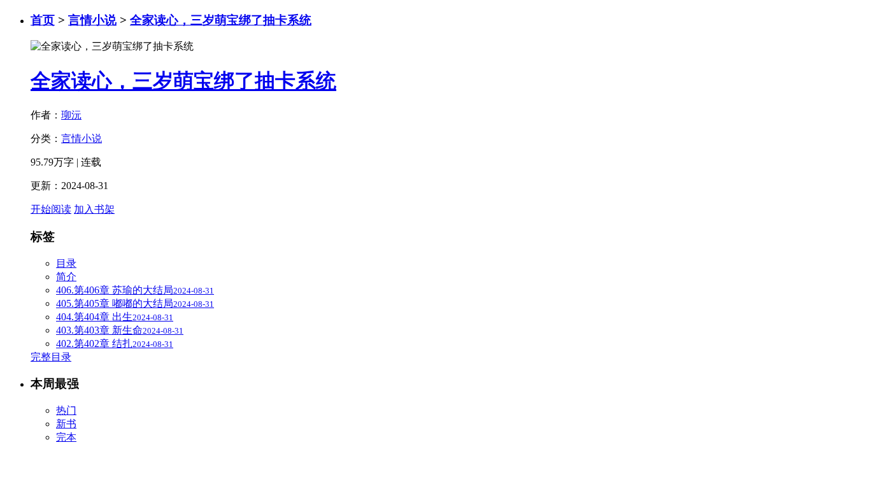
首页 (43, 20)
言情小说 (92, 20)
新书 (66, 423)
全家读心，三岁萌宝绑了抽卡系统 (220, 20)
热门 (66, 410)
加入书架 (94, 209)
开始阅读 (51, 209)
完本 (66, 437)
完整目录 (51, 356)
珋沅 (71, 115)
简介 (66, 276)
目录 (66, 263)
